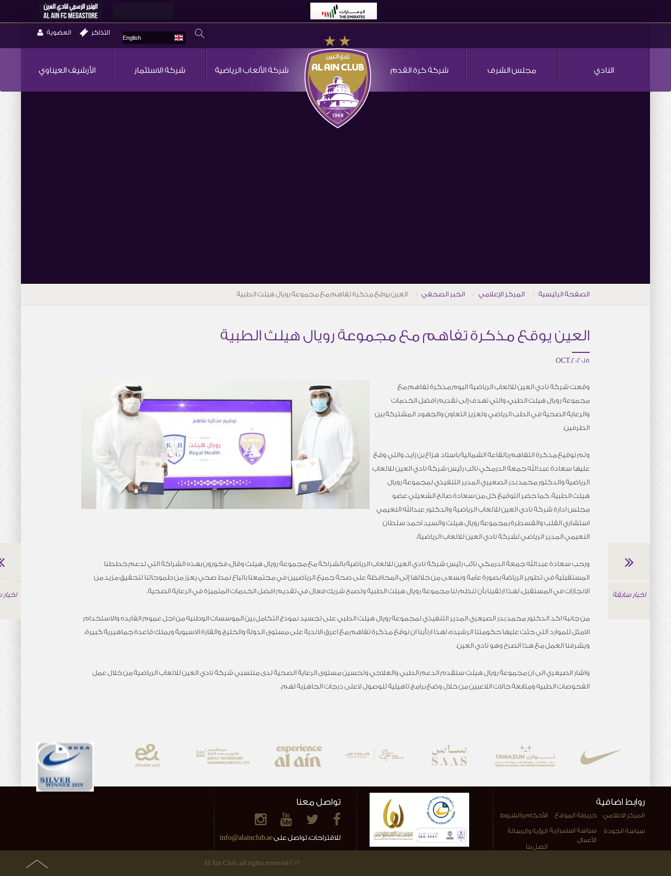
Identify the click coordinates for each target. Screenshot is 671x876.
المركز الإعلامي (502, 294)
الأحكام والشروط (524, 815)
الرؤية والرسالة (527, 831)
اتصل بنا (537, 846)
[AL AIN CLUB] (338, 82)
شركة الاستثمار (159, 70)
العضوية (59, 32)
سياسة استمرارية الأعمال (572, 835)
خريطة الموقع (576, 815)
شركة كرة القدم (419, 70)
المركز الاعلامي (624, 815)
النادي (604, 70)
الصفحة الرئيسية (564, 294)
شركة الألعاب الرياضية (251, 70)
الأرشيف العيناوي (67, 70)
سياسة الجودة (624, 831)
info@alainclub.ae (246, 837)
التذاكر (100, 32)
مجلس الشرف (512, 70)
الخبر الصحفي (443, 294)
